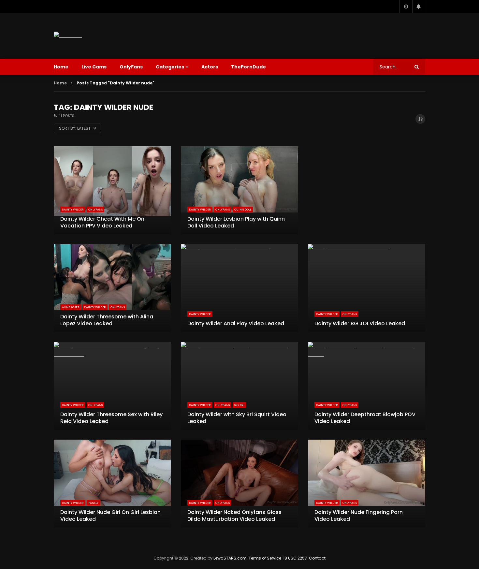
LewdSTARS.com (230, 558)
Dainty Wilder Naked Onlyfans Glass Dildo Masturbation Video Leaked (234, 515)
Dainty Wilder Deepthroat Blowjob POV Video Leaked (364, 418)
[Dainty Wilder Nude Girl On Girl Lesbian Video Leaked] (112, 484)
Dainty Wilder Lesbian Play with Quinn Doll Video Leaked (236, 222)
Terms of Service (265, 558)
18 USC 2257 (295, 558)
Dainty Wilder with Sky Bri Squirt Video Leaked (236, 418)
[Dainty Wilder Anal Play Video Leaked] (239, 288)
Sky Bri (239, 405)
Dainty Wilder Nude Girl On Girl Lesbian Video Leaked (110, 515)
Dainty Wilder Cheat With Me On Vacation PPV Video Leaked (102, 222)
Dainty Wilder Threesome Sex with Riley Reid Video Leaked (111, 418)
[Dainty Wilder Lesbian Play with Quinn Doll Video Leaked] (239, 190)
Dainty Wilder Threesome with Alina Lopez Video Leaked (106, 320)
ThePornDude (248, 67)
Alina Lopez (71, 307)
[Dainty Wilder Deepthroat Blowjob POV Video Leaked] (366, 386)
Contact (317, 558)
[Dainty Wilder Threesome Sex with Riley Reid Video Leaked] (112, 386)
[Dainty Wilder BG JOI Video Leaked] (366, 288)
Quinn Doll (242, 210)
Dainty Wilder (73, 210)
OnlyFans (131, 67)
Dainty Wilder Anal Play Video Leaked (235, 323)
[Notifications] (418, 6)
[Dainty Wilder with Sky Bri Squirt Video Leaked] (239, 386)
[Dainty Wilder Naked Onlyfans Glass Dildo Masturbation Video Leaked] (239, 484)
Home (61, 67)
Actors (209, 67)
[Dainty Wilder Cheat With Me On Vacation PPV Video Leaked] (112, 190)
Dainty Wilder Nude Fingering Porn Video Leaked (358, 515)
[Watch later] (405, 6)
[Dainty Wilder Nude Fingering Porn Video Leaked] (366, 484)
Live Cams (94, 67)
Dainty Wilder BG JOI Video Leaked (359, 323)
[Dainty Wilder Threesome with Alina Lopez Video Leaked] (112, 288)
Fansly (93, 503)
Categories (170, 67)
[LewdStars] (68, 36)
